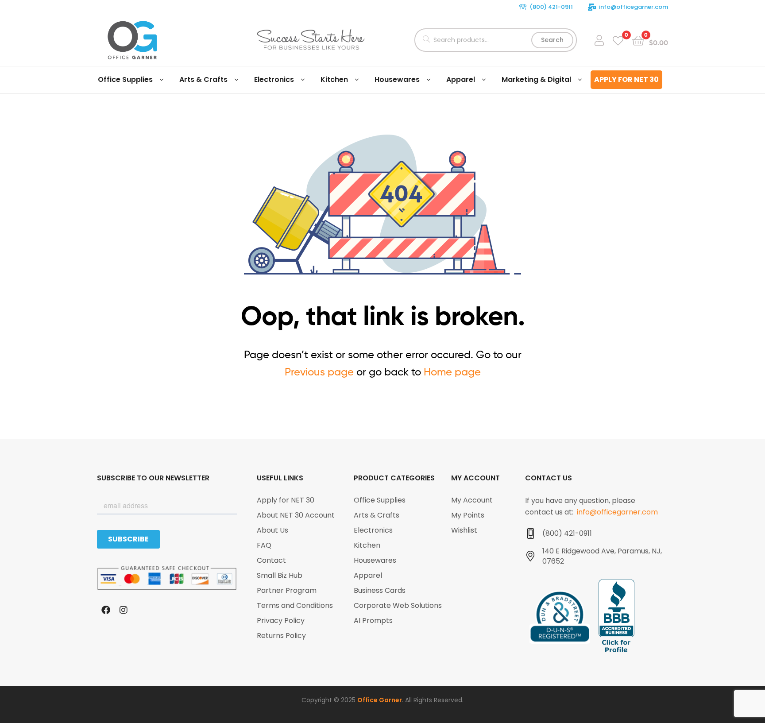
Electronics (274, 79)
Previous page (319, 371)
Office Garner (379, 700)
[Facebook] (106, 610)
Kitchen (334, 79)
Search (552, 39)
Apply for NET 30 (626, 79)
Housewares (397, 79)
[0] (618, 40)
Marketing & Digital (536, 79)
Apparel (460, 79)
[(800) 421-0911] (530, 533)
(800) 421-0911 (551, 7)
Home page (452, 371)
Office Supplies (125, 79)
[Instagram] (123, 610)
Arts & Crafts (203, 79)
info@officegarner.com (633, 7)
